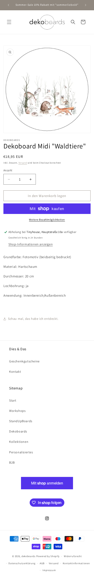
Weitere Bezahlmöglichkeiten (47, 219)
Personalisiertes (21, 452)
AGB (42, 563)
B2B (12, 462)
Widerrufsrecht (73, 556)
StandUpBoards (20, 421)
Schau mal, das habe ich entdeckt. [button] (33, 319)
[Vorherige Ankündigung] (8, 5)
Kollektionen (18, 442)
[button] (9, 22)
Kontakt (15, 371)
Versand (22, 162)
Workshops (17, 411)
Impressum (49, 570)
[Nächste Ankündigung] (86, 5)
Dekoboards (18, 431)
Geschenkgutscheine (24, 361)
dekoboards (28, 556)
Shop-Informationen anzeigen (30, 244)
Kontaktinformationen (76, 563)
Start (12, 400)
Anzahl (7, 170)
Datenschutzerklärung (21, 563)
